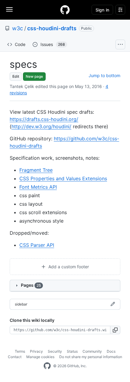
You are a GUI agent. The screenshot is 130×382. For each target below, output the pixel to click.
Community (92, 351)
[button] (115, 330)
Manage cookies (40, 356)
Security (55, 351)
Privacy (36, 351)
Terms (20, 351)
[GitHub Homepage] (47, 366)
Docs (111, 351)
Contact (14, 356)
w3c (17, 28)
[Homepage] (65, 10)
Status (72, 351)
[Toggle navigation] (9, 9)
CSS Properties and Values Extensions (63, 178)
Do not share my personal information (90, 356)
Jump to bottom (104, 75)
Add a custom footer (68, 266)
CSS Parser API (36, 245)
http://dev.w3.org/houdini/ (41, 126)
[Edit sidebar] (112, 304)
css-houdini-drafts (51, 28)
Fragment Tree (36, 170)
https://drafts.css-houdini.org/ (44, 119)
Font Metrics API (38, 187)
